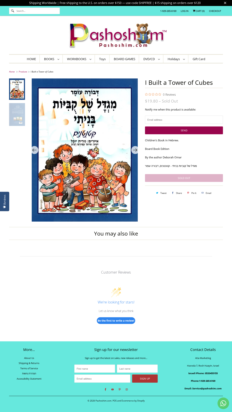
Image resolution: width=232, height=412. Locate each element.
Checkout (215, 11)
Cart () (200, 11)
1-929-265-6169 (168, 11)
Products (23, 71)
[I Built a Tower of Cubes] (85, 150)
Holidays (174, 59)
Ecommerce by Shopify (133, 400)
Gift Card (199, 59)
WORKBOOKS (77, 59)
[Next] (135, 150)
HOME (31, 59)
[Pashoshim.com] (116, 36)
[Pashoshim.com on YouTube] (112, 389)
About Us (29, 358)
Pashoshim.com (103, 400)
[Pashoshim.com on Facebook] (105, 389)
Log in (184, 11)
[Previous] (34, 150)
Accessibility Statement (29, 378)
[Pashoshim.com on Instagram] (126, 389)
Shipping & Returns (29, 363)
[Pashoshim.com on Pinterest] (119, 389)
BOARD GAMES (124, 59)
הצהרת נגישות (29, 373)
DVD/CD (149, 59)
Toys (102, 59)
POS (115, 400)
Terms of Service (29, 368)
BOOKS (50, 59)
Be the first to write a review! (116, 320)
